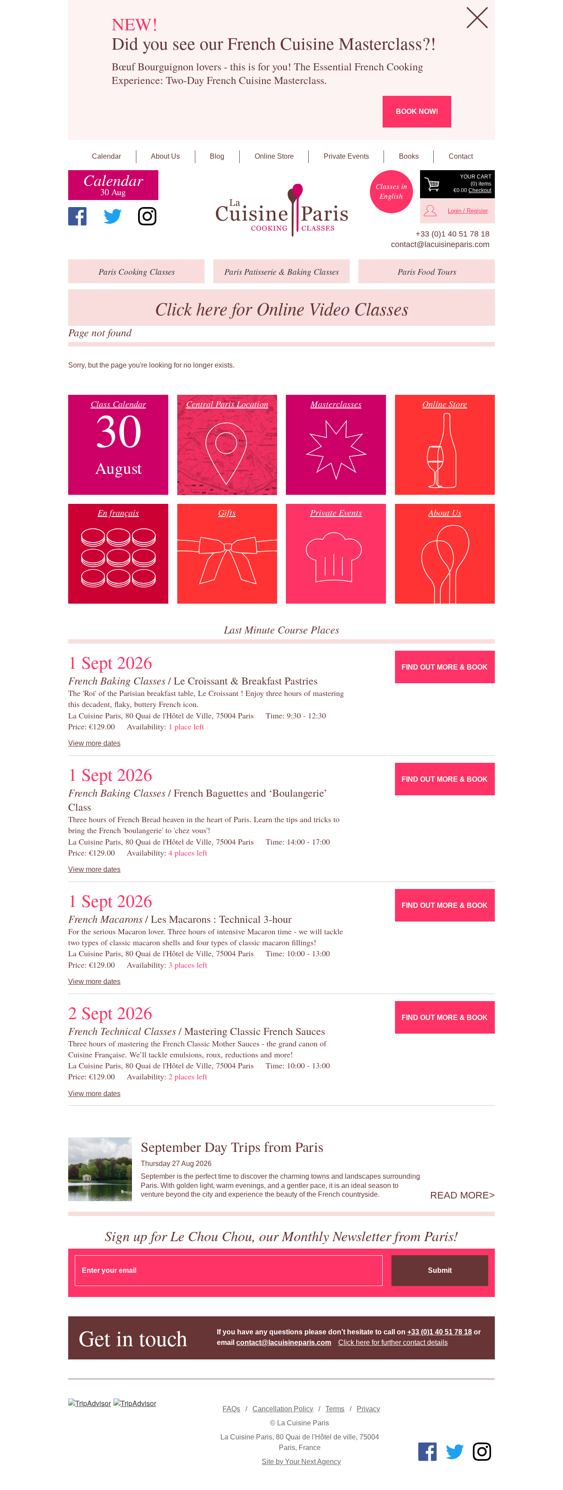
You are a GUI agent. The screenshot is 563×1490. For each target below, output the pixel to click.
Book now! (417, 111)
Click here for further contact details (393, 1342)
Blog (217, 156)
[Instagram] (147, 216)
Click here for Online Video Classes (282, 308)
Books (409, 156)
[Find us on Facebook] (77, 216)
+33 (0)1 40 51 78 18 (453, 234)
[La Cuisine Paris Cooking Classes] (281, 210)
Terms (334, 1409)
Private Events (346, 156)
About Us (165, 156)
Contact (461, 156)
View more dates (94, 743)
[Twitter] (112, 216)
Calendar (106, 156)
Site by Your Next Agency (301, 1461)
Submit (440, 1270)
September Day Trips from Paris (232, 1146)
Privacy (368, 1409)
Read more (459, 1195)
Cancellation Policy (282, 1409)
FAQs (231, 1409)
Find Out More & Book (445, 667)
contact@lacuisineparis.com (440, 244)
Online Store (274, 156)
